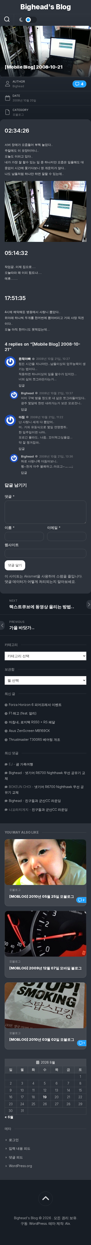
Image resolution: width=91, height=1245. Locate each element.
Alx (67, 1223)
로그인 (14, 1140)
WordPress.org (20, 1166)
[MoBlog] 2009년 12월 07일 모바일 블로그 (45, 968)
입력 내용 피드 (19, 1148)
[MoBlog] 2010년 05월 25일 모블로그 (41, 896)
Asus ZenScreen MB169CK (29, 731)
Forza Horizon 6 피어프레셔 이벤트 (35, 705)
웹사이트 (12, 545)
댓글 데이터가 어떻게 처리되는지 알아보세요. (40, 581)
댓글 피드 (16, 1157)
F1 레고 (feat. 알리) (23, 713)
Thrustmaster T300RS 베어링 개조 (34, 739)
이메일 (53, 527)
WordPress (38, 1223)
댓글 (9, 496)
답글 (22, 385)
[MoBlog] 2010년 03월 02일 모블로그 (41, 1039)
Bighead (18, 86)
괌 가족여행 (24, 764)
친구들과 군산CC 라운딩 (43, 801)
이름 (9, 527)
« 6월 (9, 1117)
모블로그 (15, 889)
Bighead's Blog (45, 7)
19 (45, 1097)
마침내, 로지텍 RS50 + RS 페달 (32, 722)
